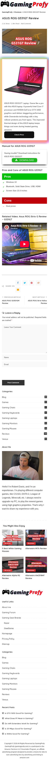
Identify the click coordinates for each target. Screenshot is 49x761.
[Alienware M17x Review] (36, 538)
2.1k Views (6, 23)
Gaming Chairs (8, 407)
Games (5, 402)
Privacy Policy (8, 639)
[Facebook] (18, 283)
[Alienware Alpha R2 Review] (13, 565)
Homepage (7, 633)
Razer (6, 623)
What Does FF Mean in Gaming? (19, 718)
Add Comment (26, 23)
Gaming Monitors (9, 423)
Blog (4, 397)
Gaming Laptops (9, 418)
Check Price (19, 135)
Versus (5, 439)
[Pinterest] (31, 283)
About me (6, 607)
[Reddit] (38, 283)
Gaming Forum (9, 612)
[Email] (18, 289)
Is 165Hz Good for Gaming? (17, 734)
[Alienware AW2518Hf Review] (36, 565)
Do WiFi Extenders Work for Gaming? (21, 723)
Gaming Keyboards (11, 413)
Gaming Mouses (9, 428)
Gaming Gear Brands (11, 618)
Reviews (5, 434)
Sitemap (6, 644)
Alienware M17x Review (36, 548)
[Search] (44, 4)
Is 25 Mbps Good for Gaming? (18, 728)
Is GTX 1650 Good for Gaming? (19, 713)
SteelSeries (9, 628)
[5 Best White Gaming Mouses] (13, 538)
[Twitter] (24, 283)
